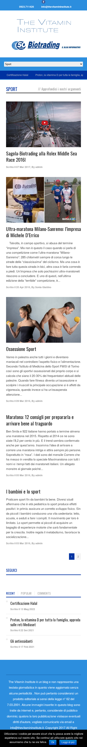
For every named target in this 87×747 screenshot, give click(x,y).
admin (38, 167)
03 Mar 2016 (23, 543)
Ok (52, 742)
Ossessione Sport (21, 348)
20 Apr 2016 (23, 287)
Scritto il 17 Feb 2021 (22, 647)
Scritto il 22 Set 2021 (22, 630)
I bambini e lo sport (23, 491)
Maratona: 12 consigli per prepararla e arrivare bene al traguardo (40, 420)
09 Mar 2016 (23, 401)
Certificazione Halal (17, 75)
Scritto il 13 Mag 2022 (22, 609)
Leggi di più (68, 742)
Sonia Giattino (43, 287)
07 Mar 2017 (23, 167)
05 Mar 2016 (23, 475)
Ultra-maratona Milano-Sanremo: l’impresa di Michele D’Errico (43, 232)
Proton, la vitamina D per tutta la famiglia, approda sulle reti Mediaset (45, 622)
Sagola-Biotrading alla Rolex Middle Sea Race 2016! (41, 156)
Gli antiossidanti (21, 641)
